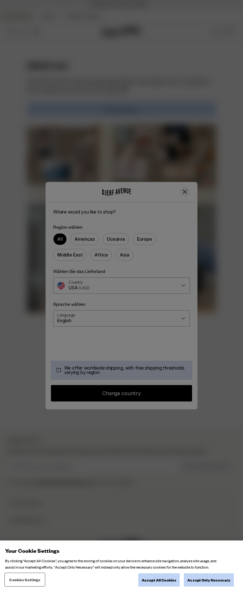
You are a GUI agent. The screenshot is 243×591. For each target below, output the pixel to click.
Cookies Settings (24, 579)
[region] (121, 565)
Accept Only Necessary (208, 580)
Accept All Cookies (159, 580)
